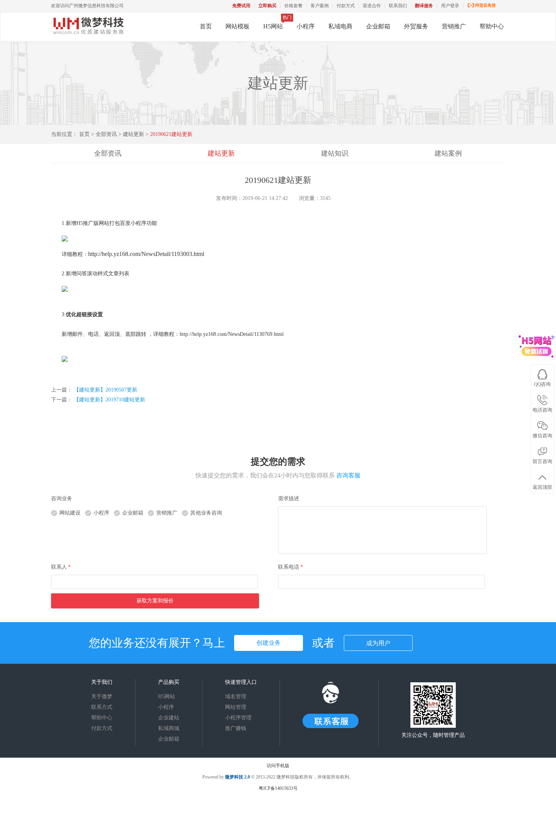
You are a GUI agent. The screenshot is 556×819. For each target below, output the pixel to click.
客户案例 (320, 5)
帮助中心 (492, 26)
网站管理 (235, 707)
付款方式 (346, 5)
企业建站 (168, 718)
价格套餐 (293, 5)
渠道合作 (372, 5)
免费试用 (241, 5)
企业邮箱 (378, 26)
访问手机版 (278, 765)
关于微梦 (101, 696)
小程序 (306, 26)
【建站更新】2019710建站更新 (109, 399)
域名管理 (235, 696)
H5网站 (273, 26)
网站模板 (237, 26)
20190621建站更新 (171, 134)
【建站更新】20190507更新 (105, 390)
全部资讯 (106, 134)
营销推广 (454, 26)
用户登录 (450, 5)
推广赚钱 (235, 728)
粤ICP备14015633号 (278, 788)
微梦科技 (234, 777)
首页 (206, 26)
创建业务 (268, 643)
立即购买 (267, 5)
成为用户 (378, 643)
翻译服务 (424, 5)
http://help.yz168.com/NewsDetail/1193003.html (146, 254)
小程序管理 (238, 718)
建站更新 (134, 134)
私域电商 (340, 26)
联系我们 (398, 5)
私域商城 (168, 728)
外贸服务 (416, 26)
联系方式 (101, 707)
